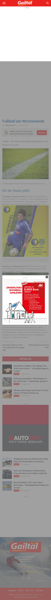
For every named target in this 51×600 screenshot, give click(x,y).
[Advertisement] (25, 34)
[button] (4, 3)
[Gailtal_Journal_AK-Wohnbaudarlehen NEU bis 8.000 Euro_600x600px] (25, 322)
